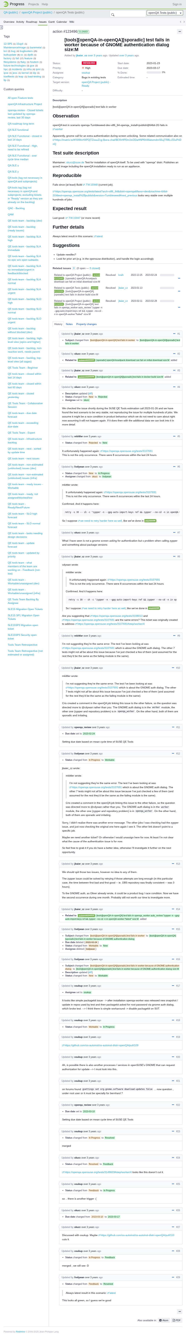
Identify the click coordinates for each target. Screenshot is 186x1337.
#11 (178, 727)
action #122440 (86, 360)
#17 (178, 985)
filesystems (10, 61)
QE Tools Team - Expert (21, 432)
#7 (178, 532)
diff (90, 393)
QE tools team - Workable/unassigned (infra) (24, 591)
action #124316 (86, 915)
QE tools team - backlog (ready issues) (21, 228)
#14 (178, 909)
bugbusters (26, 51)
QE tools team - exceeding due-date (23, 424)
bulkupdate (10, 54)
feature (28, 58)
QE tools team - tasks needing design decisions (25, 535)
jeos (15, 72)
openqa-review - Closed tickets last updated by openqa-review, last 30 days (25, 114)
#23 (178, 1131)
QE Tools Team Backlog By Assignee (23, 601)
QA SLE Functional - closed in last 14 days (25, 138)
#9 (178, 635)
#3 (178, 370)
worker (59, 129)
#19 (178, 1037)
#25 (178, 1184)
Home (15, 4)
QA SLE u (13, 165)
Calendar (61, 21)
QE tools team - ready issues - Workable (25, 486)
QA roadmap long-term (21, 123)
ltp (5, 80)
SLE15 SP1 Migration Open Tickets (23, 617)
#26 (178, 1210)
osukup (86, 72)
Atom (165, 1320)
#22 (178, 1105)
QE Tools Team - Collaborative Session (25, 405)
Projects (33, 4)
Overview (9, 21)
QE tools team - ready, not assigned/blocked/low (23, 496)
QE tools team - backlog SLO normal (24, 310)
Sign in (177, 4)
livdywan (79, 466)
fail (17, 58)
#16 (178, 959)
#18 (178, 1020)
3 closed (94, 268)
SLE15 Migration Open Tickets (25, 609)
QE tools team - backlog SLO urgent (24, 320)
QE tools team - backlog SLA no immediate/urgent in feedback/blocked (24, 270)
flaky (23, 61)
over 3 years (95, 55)
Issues (42, 21)
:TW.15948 (91, 184)
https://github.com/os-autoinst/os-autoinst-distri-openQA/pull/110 (137, 1235)
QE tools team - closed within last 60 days (24, 385)
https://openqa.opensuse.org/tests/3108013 (117, 615)
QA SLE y (13, 171)
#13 (178, 863)
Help (45, 4)
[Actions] (179, 278)
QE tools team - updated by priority (23, 554)
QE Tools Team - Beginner (23, 367)
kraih (121, 275)
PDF (178, 1320)
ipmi (38, 69)
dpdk (30, 54)
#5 (178, 436)
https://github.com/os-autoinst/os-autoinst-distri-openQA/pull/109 (101, 1045)
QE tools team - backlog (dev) (25, 220)
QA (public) (11, 12)
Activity (20, 21)
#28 (178, 1251)
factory (7, 58)
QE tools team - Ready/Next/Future (19, 505)
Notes (69, 324)
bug (13, 51)
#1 (178, 333)
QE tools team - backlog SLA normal (24, 281)
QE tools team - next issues (23, 458)
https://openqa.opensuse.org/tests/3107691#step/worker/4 (111, 623)
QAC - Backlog (16, 208)
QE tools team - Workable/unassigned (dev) (23, 581)
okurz (77, 353)
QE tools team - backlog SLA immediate (24, 248)
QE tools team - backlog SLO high (24, 301)
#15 (178, 929)
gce (32, 65)
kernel (25, 72)
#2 (178, 353)
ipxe (6, 72)
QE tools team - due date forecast (22, 415)
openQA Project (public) (37, 12)
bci (5, 51)
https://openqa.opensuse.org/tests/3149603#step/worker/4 (98, 1172)
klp (34, 72)
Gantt (51, 21)
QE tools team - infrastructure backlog (25, 440)
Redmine (20, 1331)
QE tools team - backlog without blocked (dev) (21, 330)
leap (21, 76)
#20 (178, 1057)
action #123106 (86, 377)
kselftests (9, 76)
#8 (178, 556)
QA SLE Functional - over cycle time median (22, 157)
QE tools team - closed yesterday (21, 395)
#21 (178, 1081)
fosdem (34, 61)
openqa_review (82, 727)
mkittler (78, 436)
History (58, 324)
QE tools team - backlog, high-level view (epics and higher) (25, 340)
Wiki (71, 21)
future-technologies (15, 65)
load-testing (34, 76)
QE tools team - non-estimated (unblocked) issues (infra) (25, 476)
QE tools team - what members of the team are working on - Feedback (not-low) (24, 568)
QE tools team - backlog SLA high (24, 238)
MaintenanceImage (15, 47)
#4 (178, 387)
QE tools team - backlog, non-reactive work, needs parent (25, 350)
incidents (17, 69)
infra (29, 69)
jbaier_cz (81, 55)
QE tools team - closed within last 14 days (24, 375)
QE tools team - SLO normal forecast (24, 525)
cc (22, 54)
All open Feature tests (20, 97)
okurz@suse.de (75, 162)
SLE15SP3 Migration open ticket (23, 627)
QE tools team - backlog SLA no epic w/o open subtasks (24, 258)
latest (99, 236)
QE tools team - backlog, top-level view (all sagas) (24, 359)
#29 (178, 1277)
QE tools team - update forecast (21, 545)
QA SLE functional (18, 129)
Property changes (86, 324)
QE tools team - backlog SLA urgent (24, 291)
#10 (178, 668)
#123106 (150, 520)
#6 (178, 466)
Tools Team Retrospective (22, 644)
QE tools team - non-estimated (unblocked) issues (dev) (25, 466)
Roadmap (31, 21)
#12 (178, 753)
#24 (178, 1157)
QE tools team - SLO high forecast (22, 515)
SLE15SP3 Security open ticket (22, 636)
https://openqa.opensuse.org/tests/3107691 (128, 451)
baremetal (36, 47)
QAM (11, 214)
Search (112, 13)
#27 (178, 1227)
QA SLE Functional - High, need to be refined (23, 147)
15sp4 (19, 43)
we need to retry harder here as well (101, 520)
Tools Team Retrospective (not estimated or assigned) (25, 652)
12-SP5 (8, 43)
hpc (6, 69)
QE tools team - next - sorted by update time (24, 450)
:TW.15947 (74, 217)
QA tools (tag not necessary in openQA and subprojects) (25, 179)
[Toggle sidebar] (1, 27)
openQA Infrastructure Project (25, 104)
